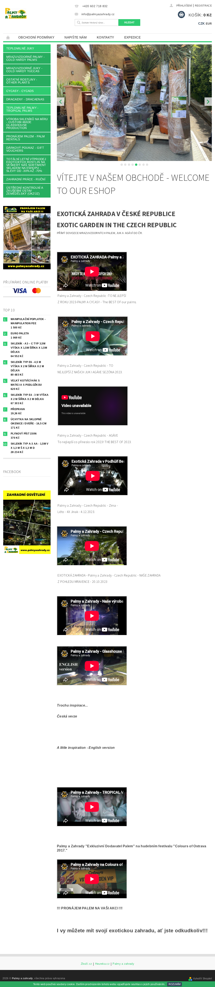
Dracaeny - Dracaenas (25, 99)
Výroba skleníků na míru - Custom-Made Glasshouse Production (27, 123)
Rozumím (175, 984)
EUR (209, 23)
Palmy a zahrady (123, 963)
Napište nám (75, 37)
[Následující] (208, 101)
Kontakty (105, 37)
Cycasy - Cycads (20, 91)
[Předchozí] (60, 101)
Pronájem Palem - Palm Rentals (25, 138)
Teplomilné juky (20, 48)
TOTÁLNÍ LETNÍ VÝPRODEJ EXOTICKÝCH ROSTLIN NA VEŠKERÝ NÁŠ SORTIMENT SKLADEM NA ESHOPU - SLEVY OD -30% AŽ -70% (26, 165)
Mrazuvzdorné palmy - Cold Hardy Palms (25, 58)
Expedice (132, 37)
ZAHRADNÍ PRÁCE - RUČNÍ (25, 179)
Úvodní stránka (8, 37)
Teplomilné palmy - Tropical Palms (22, 109)
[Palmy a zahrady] (38, 13)
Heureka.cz (102, 963)
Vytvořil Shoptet (202, 978)
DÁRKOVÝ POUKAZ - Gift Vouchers (25, 149)
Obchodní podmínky (36, 37)
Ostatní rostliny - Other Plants (21, 81)
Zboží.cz (86, 963)
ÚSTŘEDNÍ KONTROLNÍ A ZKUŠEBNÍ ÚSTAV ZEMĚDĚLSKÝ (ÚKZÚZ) (24, 190)
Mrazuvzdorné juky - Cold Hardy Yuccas (24, 69)
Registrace (203, 5)
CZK (201, 23)
